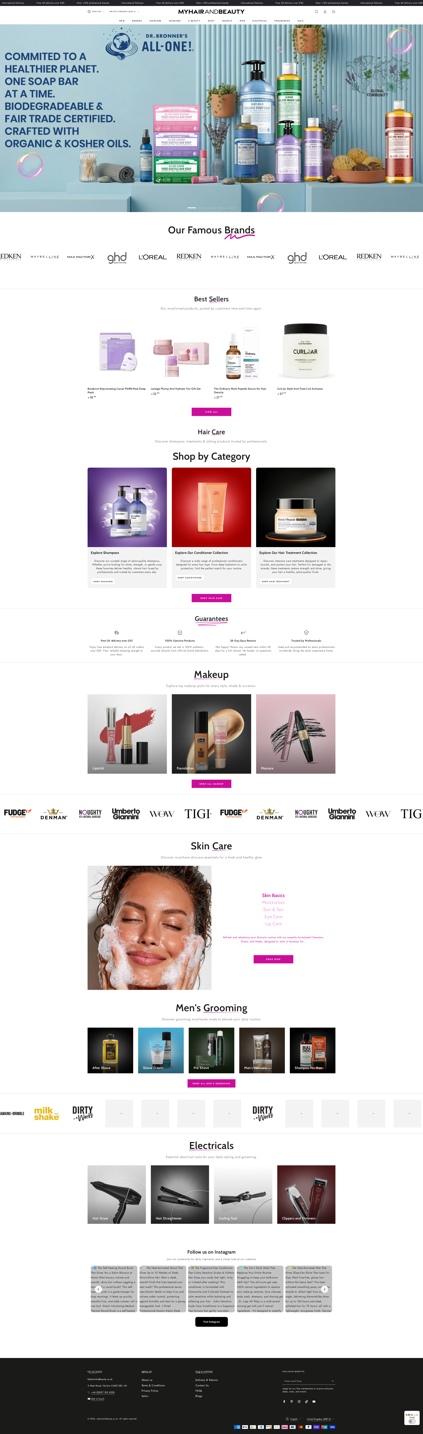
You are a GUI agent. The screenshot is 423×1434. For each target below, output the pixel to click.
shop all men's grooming (211, 1083)
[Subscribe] (333, 1381)
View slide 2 (201, 205)
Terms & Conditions (153, 1385)
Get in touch (97, 1398)
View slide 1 (192, 205)
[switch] (412, 1421)
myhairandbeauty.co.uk (107, 1418)
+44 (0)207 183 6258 (103, 1392)
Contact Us (202, 1385)
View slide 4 (221, 205)
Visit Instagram (211, 1322)
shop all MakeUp (211, 783)
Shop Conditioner (190, 577)
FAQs (198, 1391)
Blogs (198, 1396)
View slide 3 (211, 205)
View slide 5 (231, 205)
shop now (273, 959)
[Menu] (418, 1413)
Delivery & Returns (206, 1380)
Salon (145, 1396)
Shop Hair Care (211, 598)
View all (211, 412)
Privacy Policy (150, 1391)
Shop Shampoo (103, 581)
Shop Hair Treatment (276, 581)
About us (147, 1380)
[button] (316, 11)
